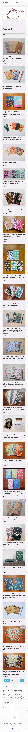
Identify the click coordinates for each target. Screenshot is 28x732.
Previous (7, 680)
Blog (4, 716)
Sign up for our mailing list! (9, 717)
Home (4, 706)
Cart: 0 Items (21, 2)
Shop (4, 708)
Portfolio (5, 710)
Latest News (6, 687)
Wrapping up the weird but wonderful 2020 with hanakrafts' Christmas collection (14, 691)
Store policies (6, 712)
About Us (5, 714)
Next (22, 680)
